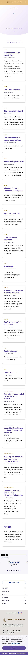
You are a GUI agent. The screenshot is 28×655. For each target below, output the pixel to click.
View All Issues (4, 557)
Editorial (6, 287)
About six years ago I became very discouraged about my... (13, 492)
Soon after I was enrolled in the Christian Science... (14, 396)
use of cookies (15, 643)
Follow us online (11, 613)
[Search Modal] (25, 2)
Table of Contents (15, 42)
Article (5, 49)
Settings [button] (4, 603)
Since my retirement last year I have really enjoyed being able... (14, 459)
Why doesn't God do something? (12, 54)
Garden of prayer (10, 351)
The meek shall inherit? (13, 111)
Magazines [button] (5, 591)
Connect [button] (5, 588)
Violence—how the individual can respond (13, 189)
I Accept (14, 648)
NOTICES (7, 527)
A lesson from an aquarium (10, 238)
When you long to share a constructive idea (13, 291)
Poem (5, 158)
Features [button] (5, 597)
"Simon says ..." (10, 372)
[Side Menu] (2, 2)
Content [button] (5, 594)
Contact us (15, 582)
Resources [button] (5, 600)
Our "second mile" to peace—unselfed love (12, 139)
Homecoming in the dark (14, 161)
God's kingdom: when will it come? (13, 323)
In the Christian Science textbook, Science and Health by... (13, 430)
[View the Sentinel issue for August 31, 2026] (14, 562)
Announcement (7, 524)
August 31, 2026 (14, 565)
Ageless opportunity (12, 213)
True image (8, 266)
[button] (7, 571)
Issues (4, 555)
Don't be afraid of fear (12, 89)
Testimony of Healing (8, 391)
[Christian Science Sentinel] (14, 2)
